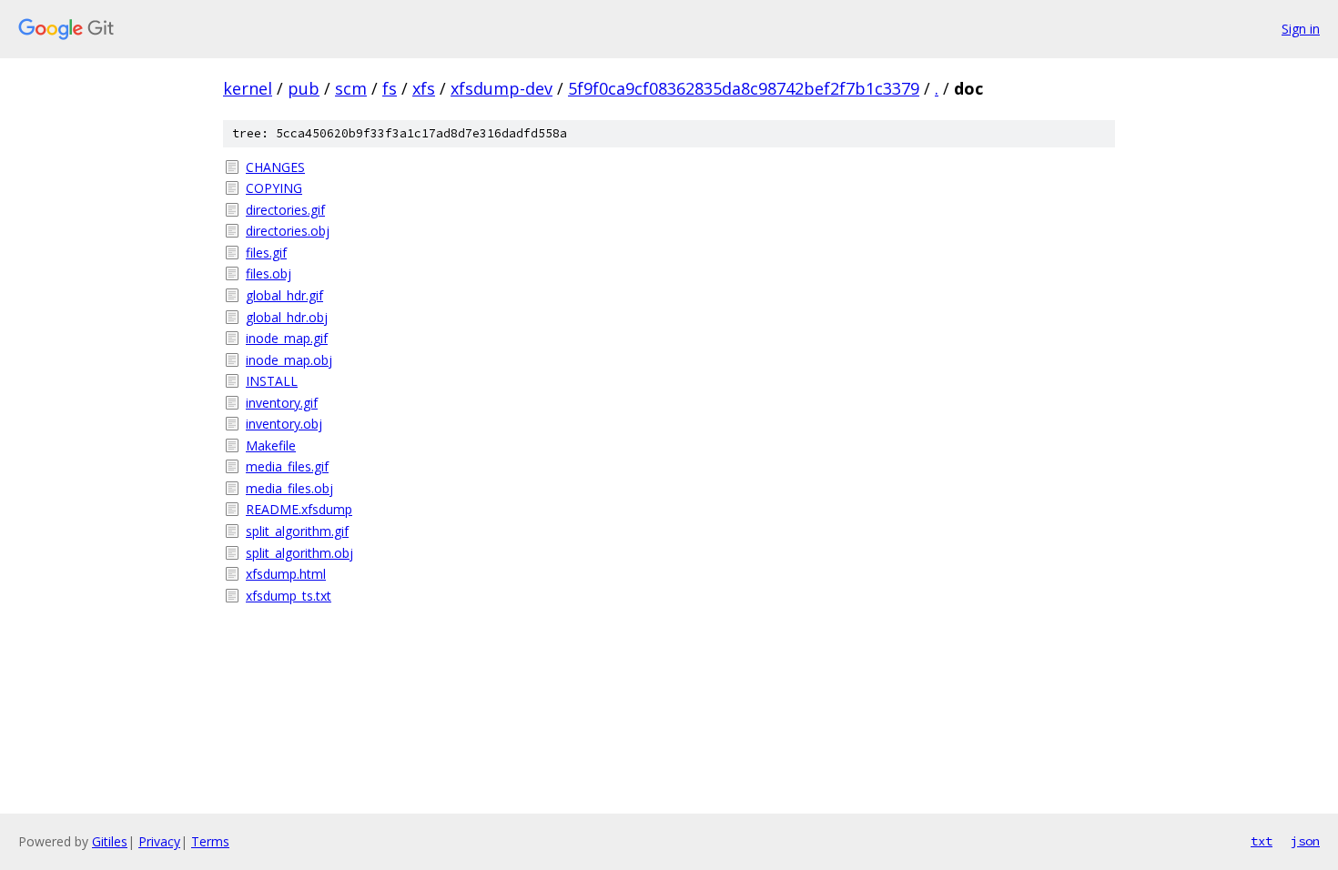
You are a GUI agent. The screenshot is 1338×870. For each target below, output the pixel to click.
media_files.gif (287, 466)
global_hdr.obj (287, 317)
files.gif (266, 252)
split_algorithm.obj (299, 552)
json (1305, 841)
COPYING (274, 188)
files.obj (268, 273)
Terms (210, 841)
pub (303, 88)
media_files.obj (289, 488)
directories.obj (287, 230)
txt (1261, 841)
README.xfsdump (299, 509)
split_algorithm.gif (297, 531)
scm (351, 88)
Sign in (1301, 28)
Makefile (271, 445)
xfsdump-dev (501, 88)
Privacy (159, 841)
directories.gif (285, 209)
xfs (423, 88)
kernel (247, 88)
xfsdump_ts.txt (288, 595)
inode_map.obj (289, 360)
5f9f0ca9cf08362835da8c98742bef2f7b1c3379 (743, 88)
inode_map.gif (287, 338)
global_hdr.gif (284, 295)
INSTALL (272, 380)
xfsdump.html (286, 573)
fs (389, 88)
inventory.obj (284, 423)
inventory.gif (282, 402)
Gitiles (109, 841)
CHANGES (275, 167)
